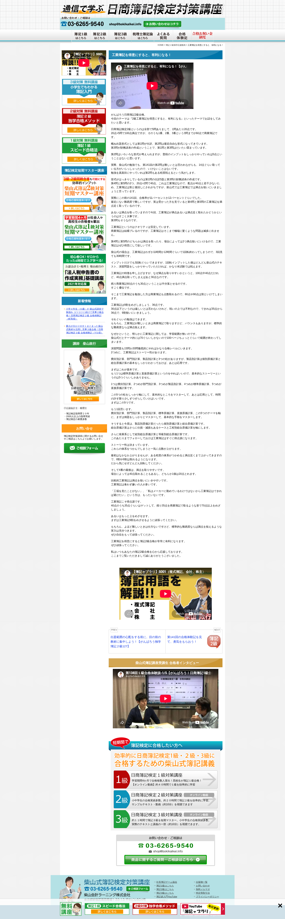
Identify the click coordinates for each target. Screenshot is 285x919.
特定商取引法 (203, 893)
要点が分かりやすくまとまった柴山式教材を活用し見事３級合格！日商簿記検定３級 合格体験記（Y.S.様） (84, 329)
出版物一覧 (201, 882)
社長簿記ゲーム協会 (166, 882)
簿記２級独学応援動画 (176, 45)
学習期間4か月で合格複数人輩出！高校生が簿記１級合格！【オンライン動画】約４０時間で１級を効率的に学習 (167, 782)
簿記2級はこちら (165, 889)
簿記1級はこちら (165, 885)
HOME (161, 45)
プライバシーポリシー (207, 896)
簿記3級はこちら (165, 893)
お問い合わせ (203, 885)
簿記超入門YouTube (166, 896)
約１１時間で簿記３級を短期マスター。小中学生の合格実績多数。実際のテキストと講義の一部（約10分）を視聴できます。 (171, 822)
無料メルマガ (203, 889)
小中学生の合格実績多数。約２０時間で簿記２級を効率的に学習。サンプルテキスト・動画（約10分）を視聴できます (171, 802)
